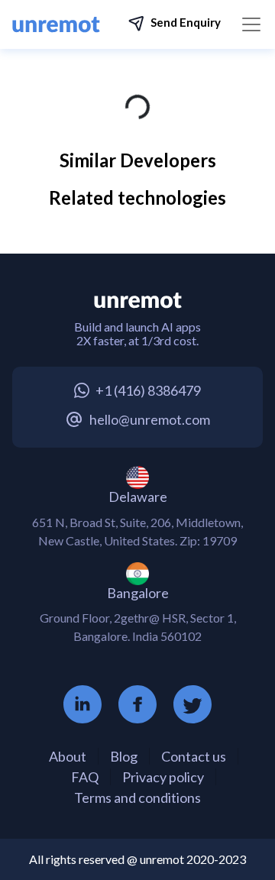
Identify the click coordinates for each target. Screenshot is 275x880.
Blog (124, 756)
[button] (174, 24)
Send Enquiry (185, 22)
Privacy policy (163, 776)
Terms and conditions (137, 797)
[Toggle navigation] (251, 24)
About (67, 756)
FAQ (85, 776)
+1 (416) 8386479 (148, 390)
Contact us (193, 756)
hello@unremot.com (149, 419)
